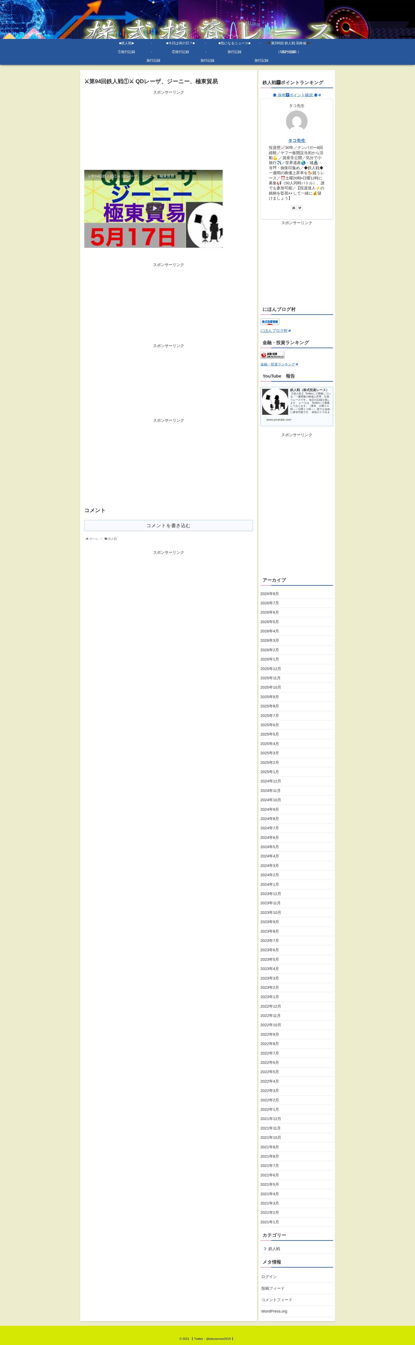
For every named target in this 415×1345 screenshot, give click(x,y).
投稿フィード (273, 1288)
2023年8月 (269, 931)
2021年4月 (269, 1194)
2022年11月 (270, 1015)
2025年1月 (269, 772)
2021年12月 (270, 1119)
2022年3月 (269, 1090)
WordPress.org (274, 1311)
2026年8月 (269, 594)
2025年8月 (269, 706)
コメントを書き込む (168, 525)
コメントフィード (276, 1300)
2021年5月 (269, 1184)
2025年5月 (269, 734)
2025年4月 (269, 744)
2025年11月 (270, 678)
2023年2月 (269, 987)
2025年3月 (269, 753)
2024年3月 (269, 865)
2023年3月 (269, 978)
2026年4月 (269, 631)
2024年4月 (269, 856)
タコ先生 (296, 140)
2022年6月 (269, 1062)
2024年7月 (269, 828)
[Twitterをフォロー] (299, 208)
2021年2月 (269, 1212)
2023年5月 (269, 959)
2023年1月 (269, 997)
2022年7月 (269, 1053)
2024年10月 (270, 800)
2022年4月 (269, 1081)
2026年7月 (269, 603)
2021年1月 (269, 1222)
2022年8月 (269, 1044)
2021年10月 (270, 1137)
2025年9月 (269, 697)
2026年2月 (269, 650)
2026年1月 (269, 659)
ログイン (269, 1277)
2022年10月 (270, 1025)
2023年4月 (269, 969)
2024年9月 (269, 809)
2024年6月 (269, 837)
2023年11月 (270, 903)
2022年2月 (269, 1100)
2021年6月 (269, 1175)
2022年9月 (269, 1034)
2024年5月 (269, 847)
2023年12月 (270, 894)
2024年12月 (270, 781)
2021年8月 (269, 1156)
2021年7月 (269, 1165)
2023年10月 (270, 912)
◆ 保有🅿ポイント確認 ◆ (295, 95)
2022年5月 (269, 1072)
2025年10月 (270, 687)
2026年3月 (269, 640)
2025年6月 (269, 725)
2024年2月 (269, 875)
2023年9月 (269, 922)
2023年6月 (269, 950)
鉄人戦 (274, 1249)
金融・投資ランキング (277, 364)
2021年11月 (270, 1128)
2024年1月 (269, 884)
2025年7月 (269, 715)
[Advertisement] (168, 126)
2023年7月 (269, 940)
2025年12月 (270, 669)
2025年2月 (269, 762)
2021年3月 (269, 1203)
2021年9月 (269, 1147)
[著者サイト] (293, 208)
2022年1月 (269, 1109)
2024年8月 (269, 819)
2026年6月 (269, 612)
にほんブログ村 (274, 331)
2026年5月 (269, 622)
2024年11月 (270, 790)
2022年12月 (270, 1006)
